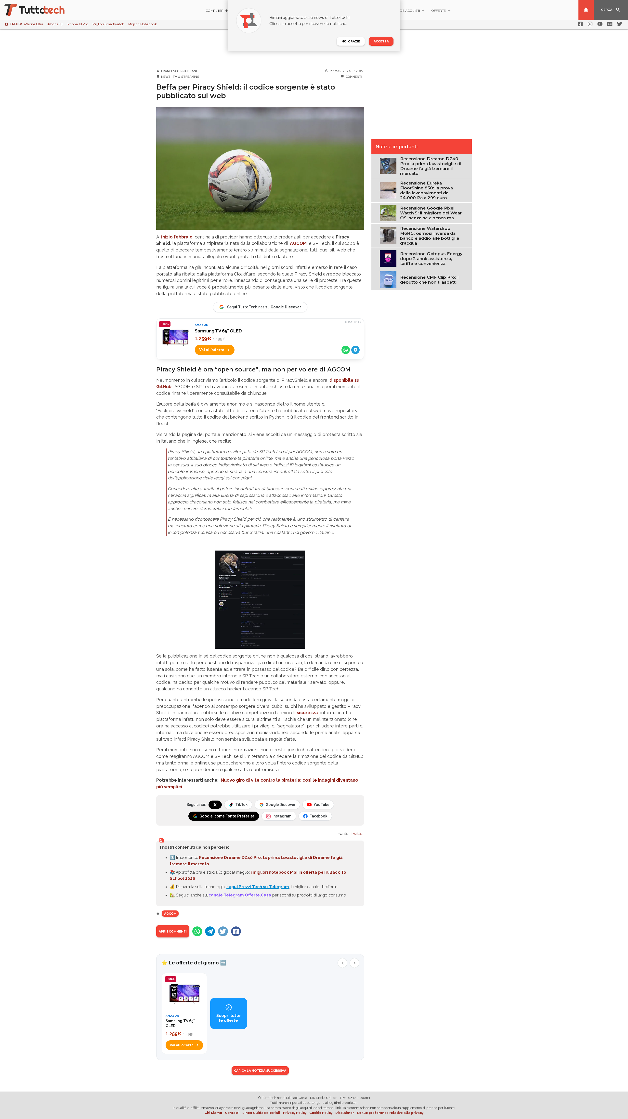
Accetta (381, 41)
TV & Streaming (186, 77)
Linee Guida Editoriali (261, 1113)
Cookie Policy (320, 1113)
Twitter (357, 833)
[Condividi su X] (223, 931)
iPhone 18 (55, 24)
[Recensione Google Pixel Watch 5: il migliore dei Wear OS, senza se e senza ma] (388, 212)
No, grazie (350, 41)
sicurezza (307, 712)
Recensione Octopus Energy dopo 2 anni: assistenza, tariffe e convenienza (431, 258)
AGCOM (298, 243)
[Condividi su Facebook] (236, 931)
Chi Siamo (213, 1113)
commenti (354, 77)
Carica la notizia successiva (260, 1070)
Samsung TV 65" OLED (218, 330)
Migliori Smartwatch (108, 24)
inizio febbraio (177, 236)
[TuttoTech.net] (41, 10)
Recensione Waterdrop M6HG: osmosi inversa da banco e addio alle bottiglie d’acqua (429, 236)
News (165, 77)
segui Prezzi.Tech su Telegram (257, 886)
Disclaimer (344, 1113)
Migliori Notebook (142, 24)
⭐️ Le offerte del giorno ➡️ (193, 963)
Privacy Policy (294, 1113)
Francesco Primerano (179, 71)
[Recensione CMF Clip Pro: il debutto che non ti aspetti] (388, 279)
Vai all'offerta (211, 350)
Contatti (232, 1113)
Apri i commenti (173, 931)
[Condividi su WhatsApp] (345, 350)
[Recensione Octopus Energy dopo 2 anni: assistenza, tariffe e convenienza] (388, 258)
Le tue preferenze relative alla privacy (390, 1113)
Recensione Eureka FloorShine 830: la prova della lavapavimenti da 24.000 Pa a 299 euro (426, 190)
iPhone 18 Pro (77, 24)
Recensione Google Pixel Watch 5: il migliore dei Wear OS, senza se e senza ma (431, 213)
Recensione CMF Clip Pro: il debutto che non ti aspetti (430, 280)
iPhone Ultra (33, 24)
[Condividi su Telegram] (355, 350)
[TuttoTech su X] (215, 805)
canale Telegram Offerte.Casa (240, 895)
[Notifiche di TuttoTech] (586, 10)
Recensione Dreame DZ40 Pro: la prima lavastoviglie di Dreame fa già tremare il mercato (430, 166)
